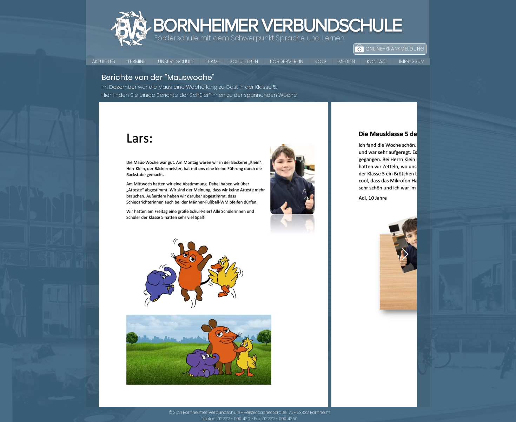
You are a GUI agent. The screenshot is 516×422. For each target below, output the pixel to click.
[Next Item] (405, 254)
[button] (175, 61)
